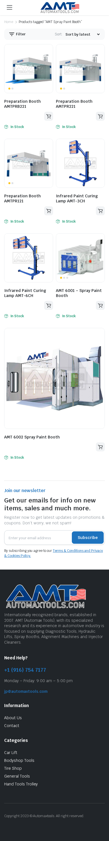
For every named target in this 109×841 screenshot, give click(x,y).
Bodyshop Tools (19, 760)
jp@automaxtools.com (26, 691)
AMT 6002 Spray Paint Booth (32, 437)
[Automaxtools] (59, 7)
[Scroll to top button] (100, 815)
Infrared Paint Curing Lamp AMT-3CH (77, 198)
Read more (48, 116)
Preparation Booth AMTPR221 (74, 104)
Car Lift (10, 752)
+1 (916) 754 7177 (25, 670)
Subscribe (88, 537)
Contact (11, 725)
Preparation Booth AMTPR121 (22, 198)
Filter (20, 34)
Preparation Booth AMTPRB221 (22, 104)
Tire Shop (13, 768)
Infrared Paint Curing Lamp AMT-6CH (25, 293)
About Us (13, 717)
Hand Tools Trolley (21, 784)
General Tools (17, 776)
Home (8, 22)
